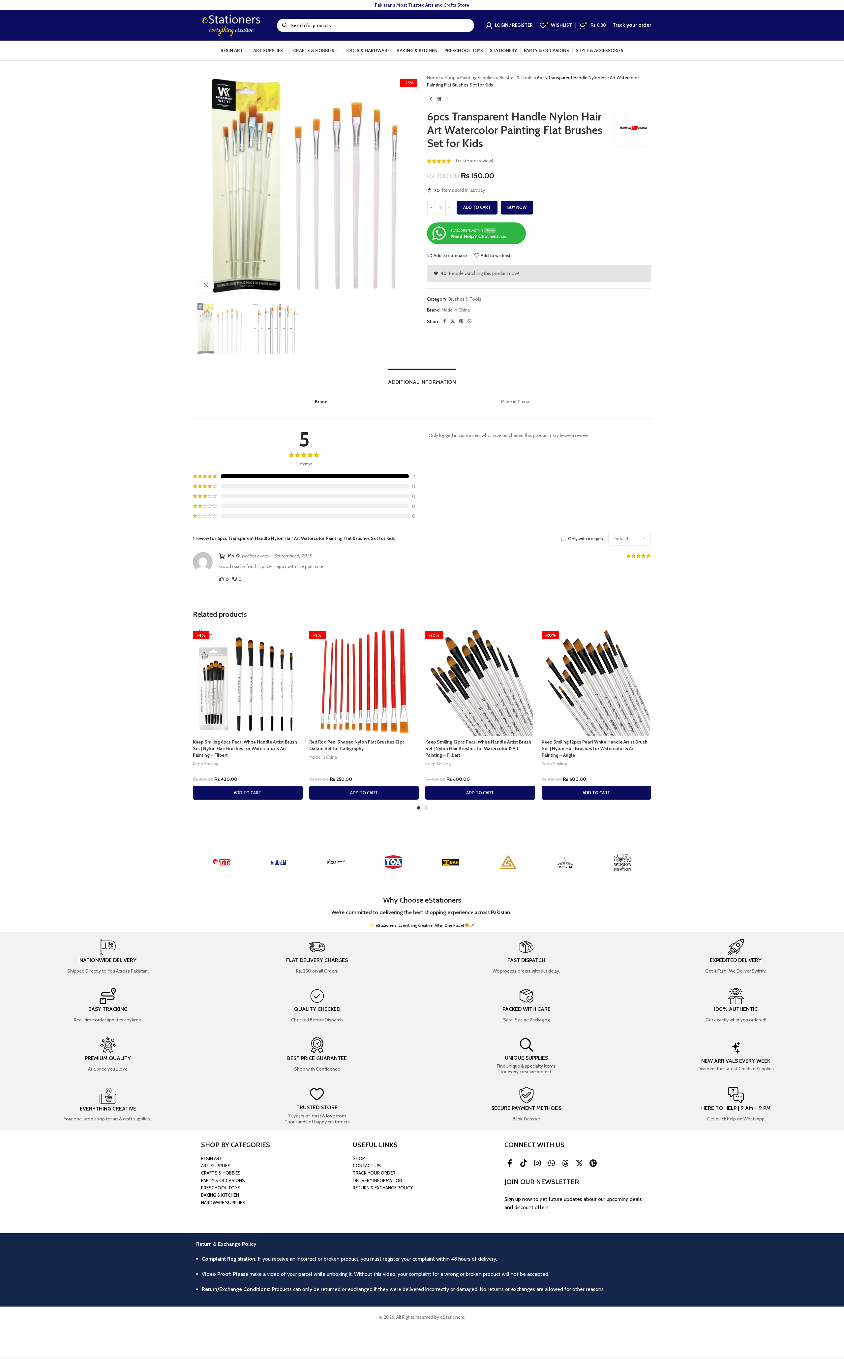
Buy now (517, 207)
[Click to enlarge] (206, 285)
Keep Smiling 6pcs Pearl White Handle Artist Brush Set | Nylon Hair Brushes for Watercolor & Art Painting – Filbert (245, 748)
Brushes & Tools (515, 78)
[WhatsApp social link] (469, 321)
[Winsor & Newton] (622, 862)
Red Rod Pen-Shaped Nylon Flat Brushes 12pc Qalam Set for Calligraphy (357, 745)
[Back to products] (439, 99)
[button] (248, 793)
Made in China (455, 310)
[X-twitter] (579, 1163)
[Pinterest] (593, 1163)
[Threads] (565, 1163)
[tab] (422, 379)
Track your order (632, 25)
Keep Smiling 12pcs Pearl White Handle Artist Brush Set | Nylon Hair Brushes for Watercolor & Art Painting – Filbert (478, 748)
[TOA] (393, 862)
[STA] (279, 862)
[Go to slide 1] (418, 808)
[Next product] (447, 99)
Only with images (585, 539)
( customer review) (473, 161)
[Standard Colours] (508, 862)
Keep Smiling (205, 763)
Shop (450, 78)
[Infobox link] (108, 957)
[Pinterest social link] (461, 321)
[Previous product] (431, 99)
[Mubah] (450, 862)
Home (433, 78)
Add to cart (477, 207)
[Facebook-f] (509, 1163)
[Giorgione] (336, 862)
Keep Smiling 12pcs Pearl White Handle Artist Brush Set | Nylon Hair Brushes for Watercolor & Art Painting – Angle (595, 748)
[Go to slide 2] (425, 808)
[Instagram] (537, 1163)
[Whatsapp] (551, 1163)
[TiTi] (221, 862)
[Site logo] (231, 25)
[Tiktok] (523, 1163)
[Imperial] (565, 862)
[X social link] (452, 321)
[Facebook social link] (444, 321)
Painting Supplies (477, 78)
